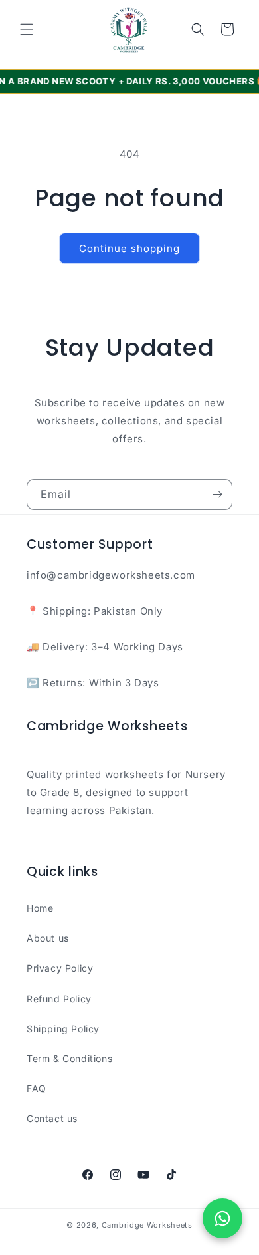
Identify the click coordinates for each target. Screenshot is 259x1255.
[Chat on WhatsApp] (222, 1218)
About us (48, 938)
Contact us (52, 1118)
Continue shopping (129, 248)
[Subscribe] (217, 494)
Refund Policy (59, 998)
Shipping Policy (63, 1028)
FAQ (36, 1088)
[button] (26, 29)
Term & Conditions (69, 1058)
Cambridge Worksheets (147, 1225)
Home (40, 908)
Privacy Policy (60, 968)
